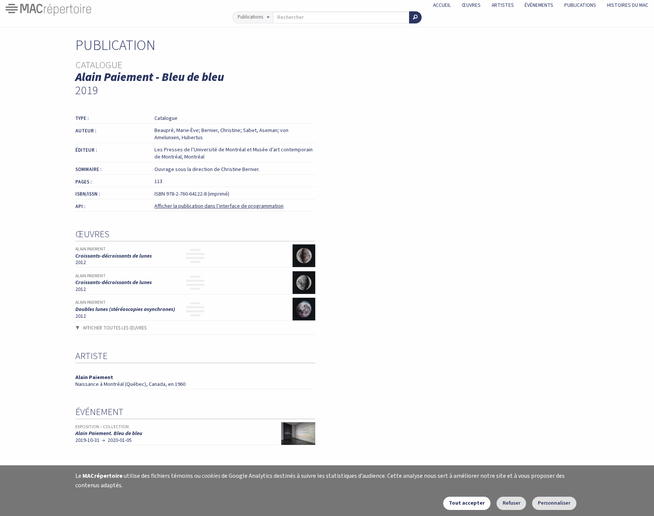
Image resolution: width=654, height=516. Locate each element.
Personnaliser (554, 503)
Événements (539, 5)
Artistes (503, 5)
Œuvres (471, 5)
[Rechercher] (415, 17)
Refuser (511, 503)
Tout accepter (467, 503)
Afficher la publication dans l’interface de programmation (218, 206)
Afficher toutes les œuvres (114, 328)
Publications (580, 5)
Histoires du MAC (627, 5)
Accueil (442, 5)
